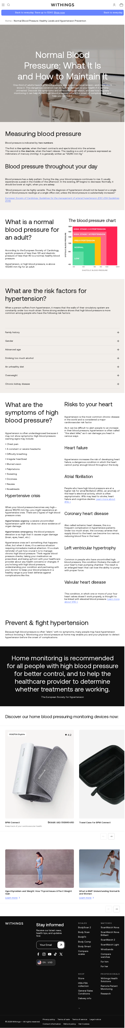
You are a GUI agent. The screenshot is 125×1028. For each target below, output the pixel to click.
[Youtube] (50, 960)
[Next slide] (109, 842)
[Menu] (3, 5)
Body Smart (84, 952)
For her (102, 972)
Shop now (53, 12)
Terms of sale (64, 1025)
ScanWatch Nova (108, 933)
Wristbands (105, 955)
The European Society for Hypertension (61, 699)
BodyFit (82, 942)
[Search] (8, 4)
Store (81, 984)
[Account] (112, 4)
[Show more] (98, 1013)
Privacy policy (49, 1025)
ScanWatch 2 (106, 945)
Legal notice (95, 1025)
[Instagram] (44, 960)
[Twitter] (61, 960)
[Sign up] (60, 950)
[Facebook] (38, 960)
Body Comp (84, 947)
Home (8, 20)
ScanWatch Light (108, 950)
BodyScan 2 (84, 933)
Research (104, 999)
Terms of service (79, 1025)
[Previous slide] (102, 842)
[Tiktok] (55, 960)
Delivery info (84, 1004)
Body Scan (84, 937)
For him (103, 967)
